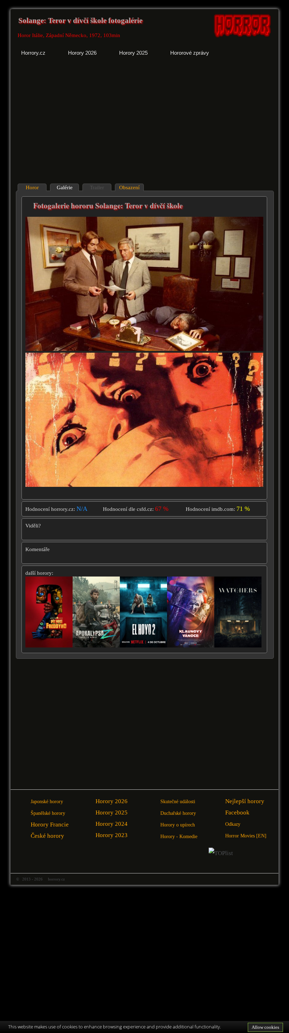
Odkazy (232, 824)
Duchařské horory (178, 813)
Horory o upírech (177, 825)
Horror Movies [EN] (245, 835)
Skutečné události (177, 801)
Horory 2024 (112, 823)
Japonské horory (47, 801)
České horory (47, 835)
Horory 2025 (112, 812)
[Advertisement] (78, 125)
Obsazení (129, 187)
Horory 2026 (112, 801)
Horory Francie (50, 824)
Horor (32, 187)
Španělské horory (48, 813)
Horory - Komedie (178, 836)
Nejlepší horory (244, 801)
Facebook (237, 812)
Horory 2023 (112, 835)
